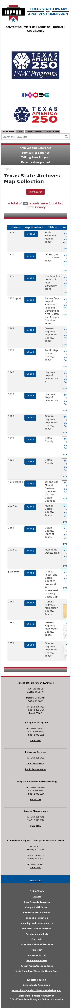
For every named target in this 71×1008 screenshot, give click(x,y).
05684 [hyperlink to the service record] (30, 644)
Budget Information (37, 917)
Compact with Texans (37, 907)
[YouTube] (35, 95)
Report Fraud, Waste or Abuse (37, 965)
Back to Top (35, 880)
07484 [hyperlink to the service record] (30, 330)
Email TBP (35, 740)
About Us (44, 27)
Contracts (36, 939)
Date (14, 227)
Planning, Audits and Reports (37, 923)
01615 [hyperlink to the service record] (30, 551)
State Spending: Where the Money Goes (36, 971)
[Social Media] (46, 95)
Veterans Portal (37, 955)
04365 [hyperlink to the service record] (30, 483)
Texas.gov (36, 949)
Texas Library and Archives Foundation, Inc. (36, 990)
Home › (8, 169)
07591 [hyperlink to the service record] (30, 278)
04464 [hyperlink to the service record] (30, 461)
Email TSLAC (35, 713)
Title (51, 227)
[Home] (35, 11)
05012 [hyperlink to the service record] (30, 603)
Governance (35, 30)
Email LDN (35, 799)
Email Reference (35, 763)
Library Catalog (34, 131)
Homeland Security (37, 960)
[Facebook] (24, 95)
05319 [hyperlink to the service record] (30, 624)
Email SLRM (35, 826)
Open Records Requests (37, 901)
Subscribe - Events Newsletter (36, 995)
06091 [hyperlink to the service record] (30, 417)
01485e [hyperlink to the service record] (31, 234)
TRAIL (20, 131)
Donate (58, 27)
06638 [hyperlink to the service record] (30, 351)
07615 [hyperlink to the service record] (30, 256)
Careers (37, 896)
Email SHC (35, 867)
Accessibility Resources (36, 985)
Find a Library (52, 131)
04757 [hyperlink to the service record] (30, 439)
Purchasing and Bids (37, 933)
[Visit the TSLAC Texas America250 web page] (35, 62)
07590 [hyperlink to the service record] (30, 300)
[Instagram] (30, 95)
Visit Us (29, 27)
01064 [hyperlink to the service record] (30, 573)
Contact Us (14, 27)
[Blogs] (41, 95)
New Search (35, 191)
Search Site (8, 131)
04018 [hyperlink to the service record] (30, 507)
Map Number (32, 227)
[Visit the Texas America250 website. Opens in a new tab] (35, 114)
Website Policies (36, 979)
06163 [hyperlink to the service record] (30, 373)
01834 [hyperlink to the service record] (30, 529)
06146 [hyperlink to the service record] (30, 395)
